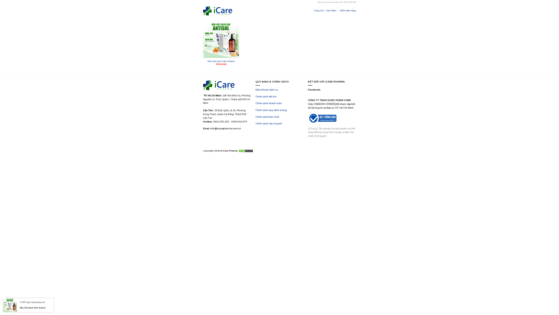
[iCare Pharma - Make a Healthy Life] (217, 11)
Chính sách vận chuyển (268, 123)
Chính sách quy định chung (271, 110)
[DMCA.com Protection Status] (246, 150)
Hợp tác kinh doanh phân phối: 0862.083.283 (337, 2)
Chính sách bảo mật (267, 117)
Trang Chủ (318, 10)
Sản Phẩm (331, 10)
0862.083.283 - (222, 121)
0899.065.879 (239, 121)
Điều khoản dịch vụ (266, 89)
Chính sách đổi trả (265, 96)
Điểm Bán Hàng (348, 10)
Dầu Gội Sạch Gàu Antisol (221, 61)
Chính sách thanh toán (268, 103)
